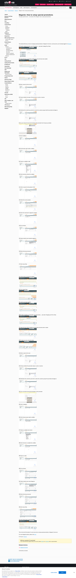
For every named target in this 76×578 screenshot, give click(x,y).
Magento (16, 10)
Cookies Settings (54, 572)
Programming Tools (9, 75)
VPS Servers (7, 104)
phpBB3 (6, 88)
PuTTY (6, 95)
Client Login (69, 1)
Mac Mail (8, 51)
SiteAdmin (7, 28)
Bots (6, 21)
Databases (7, 32)
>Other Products (68, 4)
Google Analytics (8, 103)
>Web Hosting (42, 4)
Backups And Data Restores (8, 17)
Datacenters (7, 36)
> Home (37, 4)
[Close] (74, 572)
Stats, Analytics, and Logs (9, 101)
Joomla (6, 85)
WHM (6, 31)
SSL (5, 98)
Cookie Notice (4, 576)
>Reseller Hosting (50, 4)
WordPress (7, 89)
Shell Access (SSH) (9, 94)
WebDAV (6, 108)
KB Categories (16, 7)
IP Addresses (7, 64)
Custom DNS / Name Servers (9, 40)
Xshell (6, 97)
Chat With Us (62, 1)
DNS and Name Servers (9, 37)
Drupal (6, 84)
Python (6, 77)
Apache (6, 14)
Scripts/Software (11, 10)
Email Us (56, 1)
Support (51, 1)
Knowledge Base (8, 7)
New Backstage (8, 67)
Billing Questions (8, 19)
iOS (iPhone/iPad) (9, 50)
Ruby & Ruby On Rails (9, 81)
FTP (5, 59)
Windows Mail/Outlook (10, 54)
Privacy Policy (39, 574)
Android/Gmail (9, 48)
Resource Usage (8, 79)
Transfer (6, 43)
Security (6, 92)
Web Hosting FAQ (8, 106)
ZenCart (6, 91)
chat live (47, 541)
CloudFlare (7, 22)
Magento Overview (24, 547)
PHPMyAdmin (8, 34)
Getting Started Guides (9, 62)
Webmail (7, 55)
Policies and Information (7, 72)
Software (8, 30)
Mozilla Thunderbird (10, 53)
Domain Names (8, 42)
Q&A (21, 7)
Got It (62, 572)
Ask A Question (34, 7)
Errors (6, 57)
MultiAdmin (7, 27)
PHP (5, 69)
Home (6, 10)
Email (6, 45)
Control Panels (8, 24)
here (35, 534)
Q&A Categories (27, 7)
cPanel (6, 26)
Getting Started (8, 60)
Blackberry (8, 49)
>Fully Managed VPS (59, 4)
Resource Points (8, 74)
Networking (7, 66)
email (42, 541)
